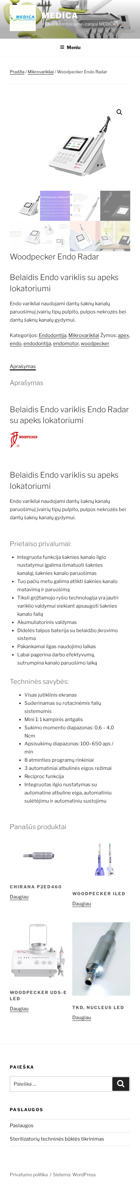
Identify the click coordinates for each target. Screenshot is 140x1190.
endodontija (37, 343)
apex (123, 335)
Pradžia (17, 71)
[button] (119, 112)
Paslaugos (22, 1125)
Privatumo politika (29, 1174)
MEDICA (60, 15)
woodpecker (95, 343)
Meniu (73, 47)
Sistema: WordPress (74, 1174)
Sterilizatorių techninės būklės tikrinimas (57, 1139)
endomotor (66, 343)
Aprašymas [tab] (23, 366)
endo (15, 343)
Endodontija (52, 335)
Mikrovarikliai (41, 71)
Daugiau (19, 897)
